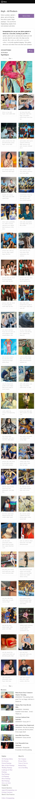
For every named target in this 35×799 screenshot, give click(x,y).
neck (29, 250)
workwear (22, 357)
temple (7, 627)
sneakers (25, 412)
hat (3, 252)
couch (7, 113)
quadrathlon (12, 222)
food (3, 569)
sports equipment (23, 196)
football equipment (27, 200)
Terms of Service (23, 763)
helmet (28, 195)
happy (3, 113)
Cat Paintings (5, 776)
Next (11, 58)
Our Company (22, 759)
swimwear (25, 169)
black (31, 540)
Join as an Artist (6, 783)
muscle (10, 169)
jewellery (24, 225)
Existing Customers (7, 792)
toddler (10, 113)
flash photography (6, 142)
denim (27, 223)
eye (6, 112)
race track (26, 573)
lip (5, 652)
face (3, 169)
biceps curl (4, 331)
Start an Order (26, 16)
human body (24, 112)
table (13, 196)
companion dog (26, 333)
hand (6, 677)
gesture (12, 142)
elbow (27, 655)
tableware (27, 540)
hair (3, 436)
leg (8, 112)
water (3, 384)
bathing (24, 603)
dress (11, 358)
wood (3, 360)
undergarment (23, 254)
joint (21, 250)
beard (12, 513)
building (22, 625)
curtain (11, 517)
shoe (8, 195)
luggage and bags (6, 515)
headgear (25, 438)
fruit (9, 569)
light (28, 411)
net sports (25, 146)
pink (12, 600)
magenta (26, 628)
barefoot (7, 389)
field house (27, 142)
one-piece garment (9, 357)
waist (24, 173)
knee (30, 113)
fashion (27, 384)
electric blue (28, 358)
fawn (29, 515)
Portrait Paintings (6, 763)
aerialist (21, 628)
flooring (30, 331)
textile (24, 222)
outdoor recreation (9, 223)
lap (9, 281)
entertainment (23, 630)
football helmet (23, 195)
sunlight (26, 602)
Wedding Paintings (7, 767)
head (8, 486)
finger (31, 306)
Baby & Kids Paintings (8, 765)
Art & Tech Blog (23, 767)
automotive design (9, 544)
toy (10, 600)
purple (25, 625)
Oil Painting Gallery (7, 759)
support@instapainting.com (9, 790)
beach (6, 387)
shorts (3, 112)
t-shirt (28, 463)
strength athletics (6, 335)
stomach (6, 436)
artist (28, 630)
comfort (11, 252)
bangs (28, 117)
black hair (8, 254)
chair (14, 141)
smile (11, 112)
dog (23, 330)
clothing (22, 461)
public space (8, 571)
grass (21, 200)
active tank (10, 331)
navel (21, 173)
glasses (3, 141)
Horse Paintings (6, 778)
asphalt (4, 198)
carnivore (22, 331)
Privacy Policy (22, 761)
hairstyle (7, 169)
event (24, 358)
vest (14, 331)
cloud (23, 486)
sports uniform (23, 141)
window (24, 436)
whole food (8, 573)
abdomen (25, 171)
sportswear (25, 144)
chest (21, 171)
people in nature (6, 385)
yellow (3, 196)
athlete (27, 173)
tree (3, 223)
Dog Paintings (6, 774)
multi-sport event (6, 225)
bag (12, 515)
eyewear (7, 144)
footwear (4, 250)
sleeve (8, 358)
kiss (11, 141)
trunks (21, 169)
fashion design (23, 117)
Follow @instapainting (8, 798)
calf (23, 308)
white (24, 303)
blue (6, 540)
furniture (8, 141)
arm (3, 330)
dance (29, 627)
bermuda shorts (23, 304)
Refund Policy (22, 765)
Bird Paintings (6, 781)
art (27, 387)
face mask (27, 198)
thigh (14, 113)
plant (6, 569)
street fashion (26, 115)
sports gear (22, 198)
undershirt (10, 330)
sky (20, 486)
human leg (22, 335)
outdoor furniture (9, 465)
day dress (7, 360)
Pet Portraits (5, 761)
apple (13, 571)
